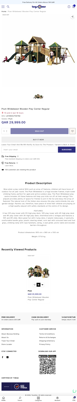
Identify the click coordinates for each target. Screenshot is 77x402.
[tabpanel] (38, 278)
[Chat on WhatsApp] (74, 390)
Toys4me (34, 395)
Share (72, 17)
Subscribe (67, 150)
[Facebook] (2, 357)
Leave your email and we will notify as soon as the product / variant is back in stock (38, 145)
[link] (4, 398)
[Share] (72, 17)
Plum (10, 119)
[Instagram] (7, 357)
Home (4, 11)
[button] (8, 6)
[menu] (3, 6)
